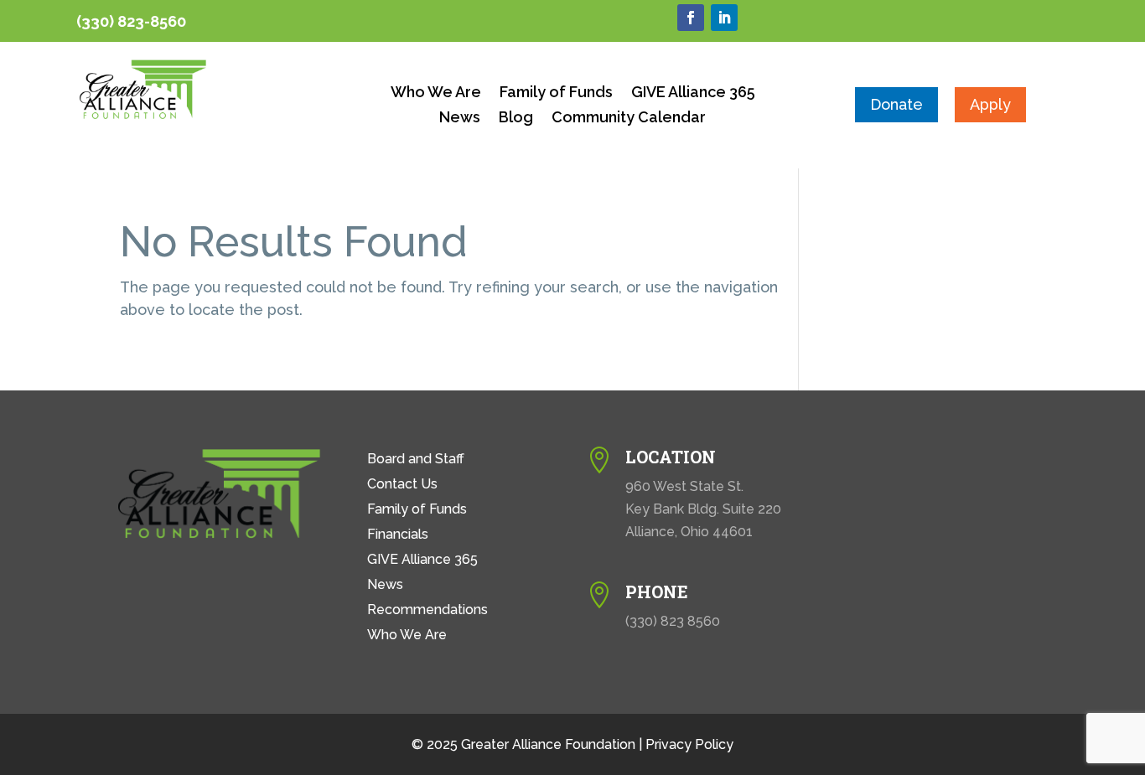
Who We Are (436, 93)
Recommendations (427, 610)
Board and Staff (415, 460)
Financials (397, 535)
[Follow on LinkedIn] (724, 17)
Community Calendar (629, 118)
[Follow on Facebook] (690, 17)
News (459, 118)
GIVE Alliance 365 (693, 93)
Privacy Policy (689, 744)
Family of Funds (556, 93)
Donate (896, 104)
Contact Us (402, 485)
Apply (990, 104)
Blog (516, 118)
